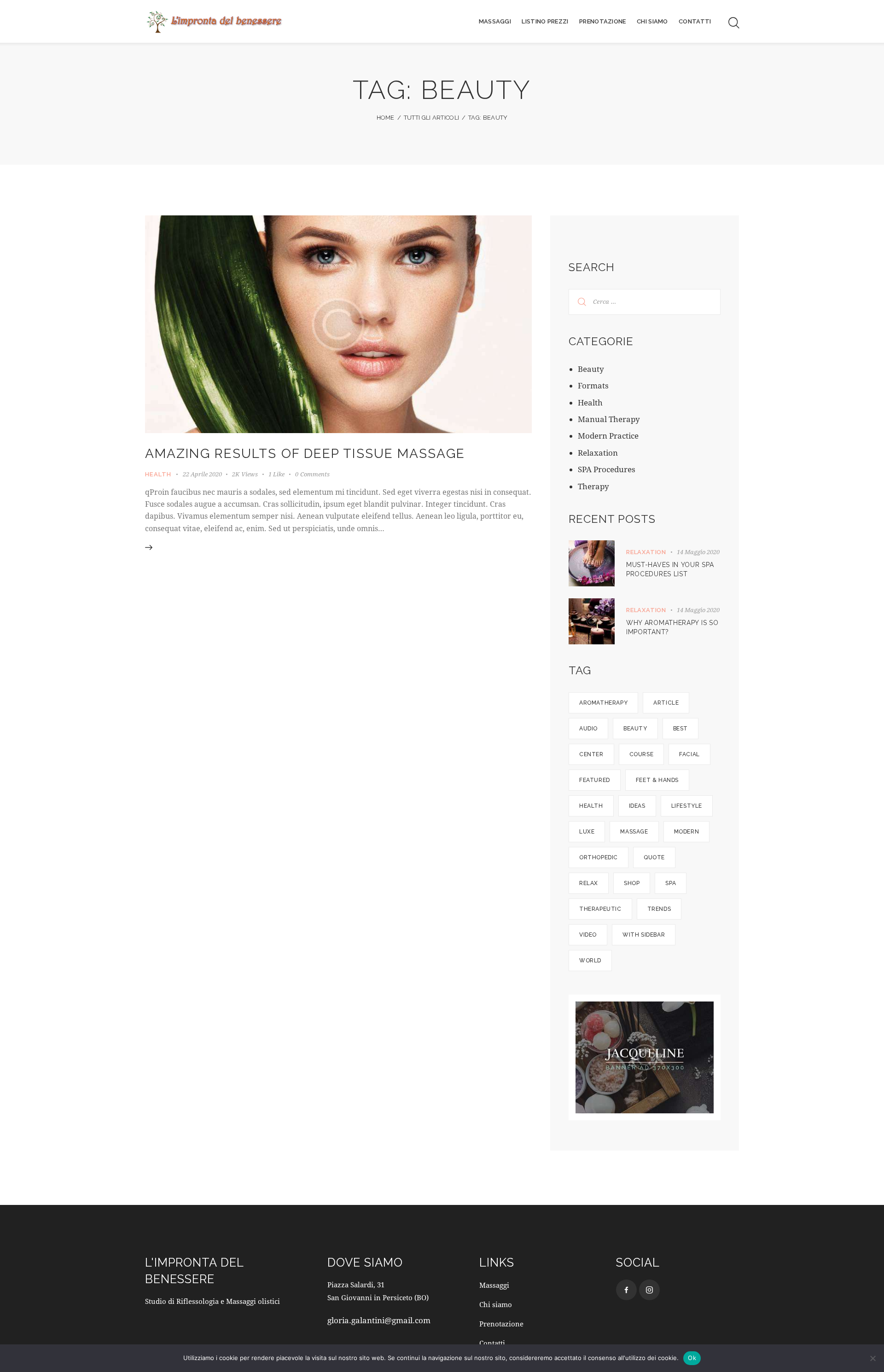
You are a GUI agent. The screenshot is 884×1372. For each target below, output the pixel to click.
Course (641, 754)
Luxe (586, 831)
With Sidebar (643, 935)
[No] (872, 1358)
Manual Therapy (609, 419)
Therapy (593, 486)
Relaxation (598, 452)
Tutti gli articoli (431, 117)
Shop (632, 883)
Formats (593, 385)
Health (158, 474)
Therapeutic (600, 909)
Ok (692, 1357)
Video (588, 935)
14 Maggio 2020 (698, 552)
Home (386, 117)
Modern (686, 831)
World (590, 960)
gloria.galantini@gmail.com (378, 1320)
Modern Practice (608, 435)
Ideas (637, 806)
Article (666, 703)
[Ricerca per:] (645, 301)
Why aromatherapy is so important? (672, 627)
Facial (689, 754)
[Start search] (733, 23)
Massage (634, 831)
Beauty (591, 369)
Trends (659, 909)
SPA (670, 883)
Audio (588, 728)
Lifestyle (686, 806)
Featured (594, 780)
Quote (654, 857)
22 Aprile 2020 (202, 474)
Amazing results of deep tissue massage (305, 453)
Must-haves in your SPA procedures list (670, 569)
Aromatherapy (603, 703)
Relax (588, 883)
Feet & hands (657, 780)
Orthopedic (598, 857)
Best (680, 728)
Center (591, 754)
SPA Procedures (606, 469)
